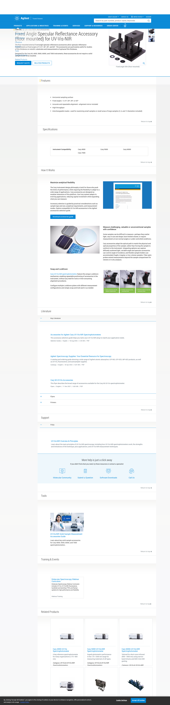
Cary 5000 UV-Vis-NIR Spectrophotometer (96, 650)
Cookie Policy (24, 702)
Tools (17, 51)
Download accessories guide (63, 217)
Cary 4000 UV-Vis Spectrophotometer (61, 650)
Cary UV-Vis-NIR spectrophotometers (63, 274)
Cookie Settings (121, 700)
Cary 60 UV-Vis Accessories (62, 380)
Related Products (42, 63)
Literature (18, 42)
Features (18, 29)
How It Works (20, 38)
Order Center (112, 26)
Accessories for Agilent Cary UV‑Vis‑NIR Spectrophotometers (76, 334)
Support (18, 46)
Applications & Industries (37, 26)
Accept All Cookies (138, 700)
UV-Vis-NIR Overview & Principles (64, 441)
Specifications (20, 33)
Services (76, 26)
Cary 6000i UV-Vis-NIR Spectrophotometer (131, 650)
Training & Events (60, 26)
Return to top (145, 121)
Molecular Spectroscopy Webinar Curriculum (65, 580)
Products (18, 26)
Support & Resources (94, 26)
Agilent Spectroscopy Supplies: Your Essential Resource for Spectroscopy (81, 356)
